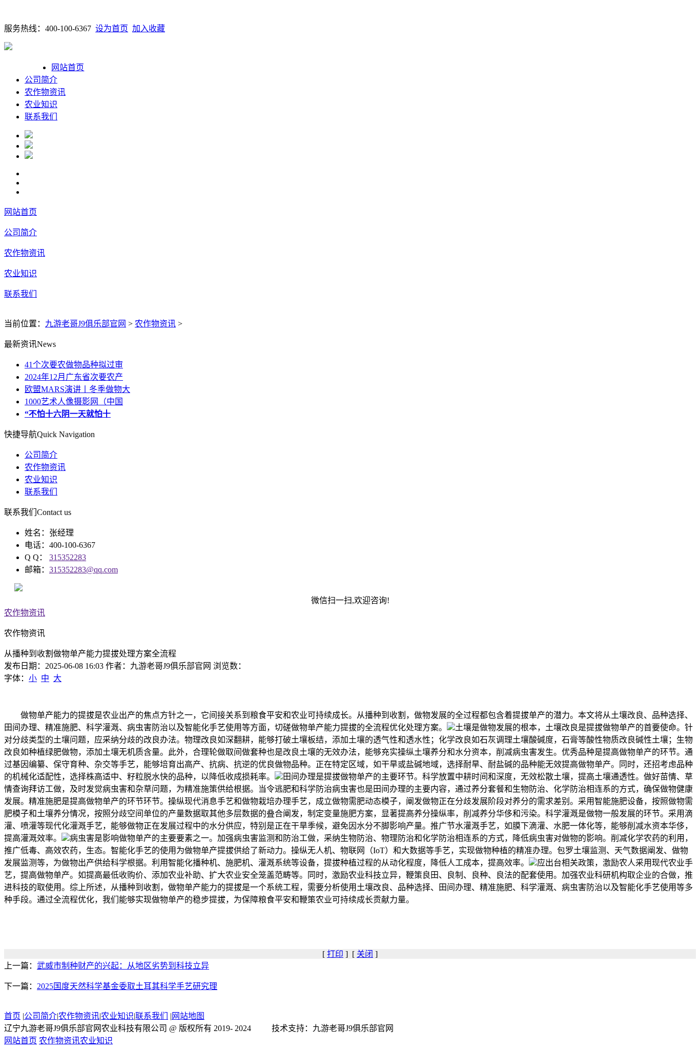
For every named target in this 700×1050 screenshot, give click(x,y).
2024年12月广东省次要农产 (74, 377)
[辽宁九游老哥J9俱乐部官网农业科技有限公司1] (29, 135)
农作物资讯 (45, 92)
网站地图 (188, 1016)
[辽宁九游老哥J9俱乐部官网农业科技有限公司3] (29, 156)
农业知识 (41, 104)
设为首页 (111, 28)
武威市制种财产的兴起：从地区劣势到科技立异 (123, 965)
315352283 (67, 557)
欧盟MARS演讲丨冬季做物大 (77, 389)
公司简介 (41, 79)
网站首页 (67, 67)
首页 (12, 1016)
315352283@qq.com (83, 569)
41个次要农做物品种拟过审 (74, 364)
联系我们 (41, 116)
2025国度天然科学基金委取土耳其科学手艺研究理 (127, 986)
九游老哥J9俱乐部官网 (85, 323)
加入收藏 (148, 28)
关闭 (365, 954)
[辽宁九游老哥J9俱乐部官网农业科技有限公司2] (29, 145)
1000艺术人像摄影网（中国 (74, 401)
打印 (335, 954)
